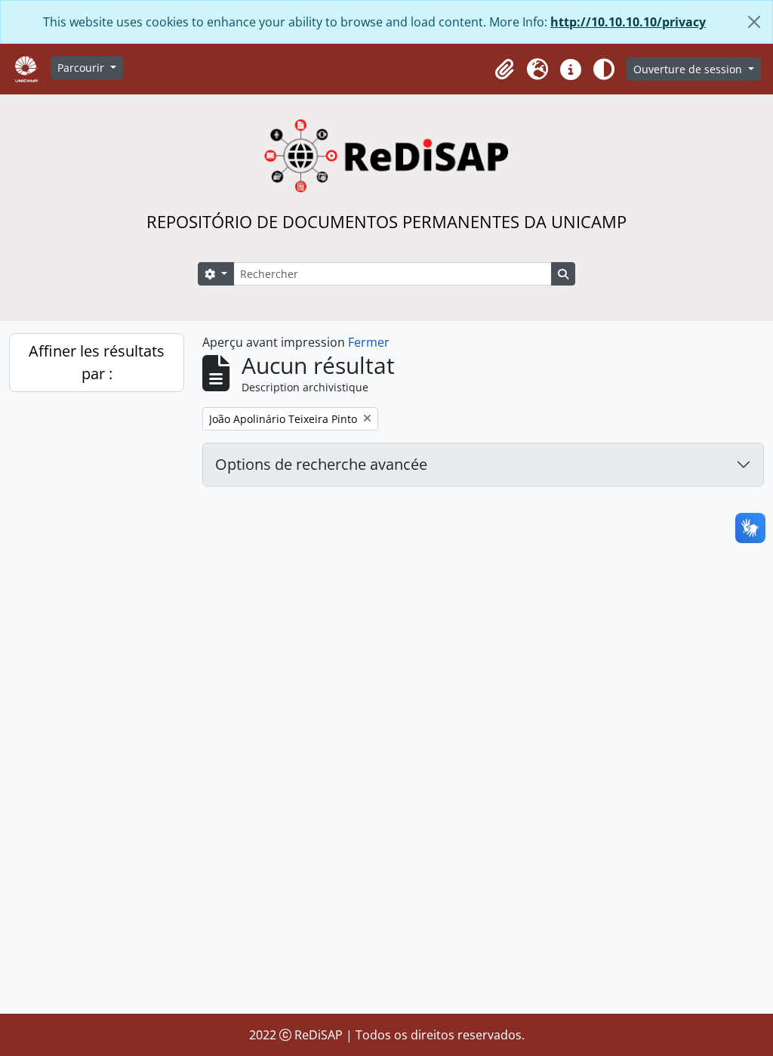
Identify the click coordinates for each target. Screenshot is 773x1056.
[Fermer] (754, 22)
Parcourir (82, 67)
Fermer (369, 342)
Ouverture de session (689, 69)
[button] (504, 69)
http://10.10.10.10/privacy (628, 22)
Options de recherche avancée (321, 464)
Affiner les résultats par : (97, 362)
